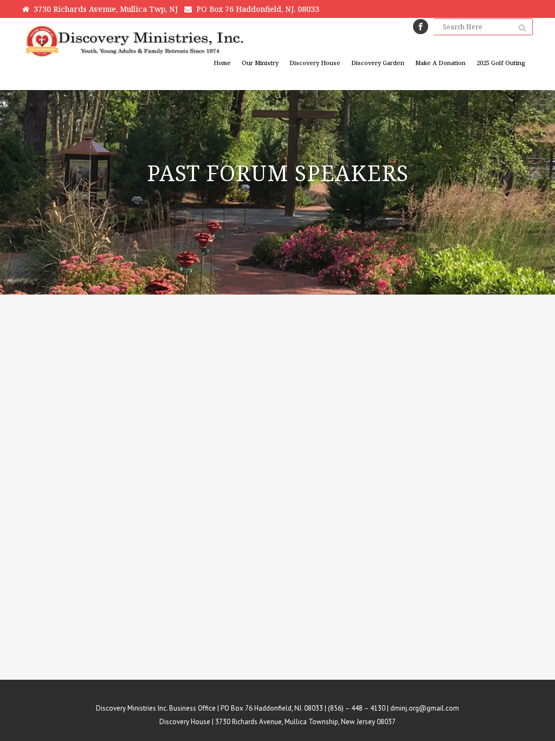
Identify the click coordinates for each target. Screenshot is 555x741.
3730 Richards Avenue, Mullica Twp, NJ (103, 9)
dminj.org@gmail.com (424, 708)
